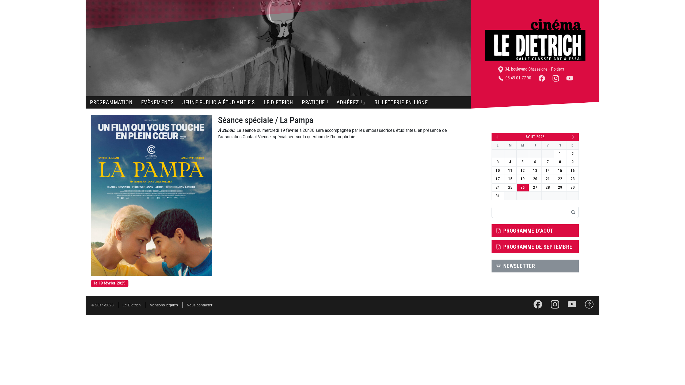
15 (560, 170)
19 (522, 178)
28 (548, 187)
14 (548, 170)
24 (498, 187)
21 (548, 178)
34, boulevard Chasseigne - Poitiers (534, 69)
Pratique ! (315, 102)
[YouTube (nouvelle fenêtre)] (569, 77)
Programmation (111, 102)
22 (560, 178)
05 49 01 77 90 (517, 77)
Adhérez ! (349, 102)
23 (572, 178)
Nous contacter (199, 304)
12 (522, 170)
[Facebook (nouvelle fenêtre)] (542, 77)
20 (535, 178)
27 (535, 187)
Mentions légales (164, 304)
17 (498, 178)
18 (510, 178)
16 (572, 170)
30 (572, 187)
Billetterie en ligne (401, 102)
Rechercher (573, 212)
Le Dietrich (278, 102)
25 (510, 187)
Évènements (157, 102)
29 (560, 187)
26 (522, 187)
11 (510, 170)
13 (535, 170)
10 (498, 170)
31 (498, 196)
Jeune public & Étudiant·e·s (218, 102)
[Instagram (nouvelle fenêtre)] (556, 77)
